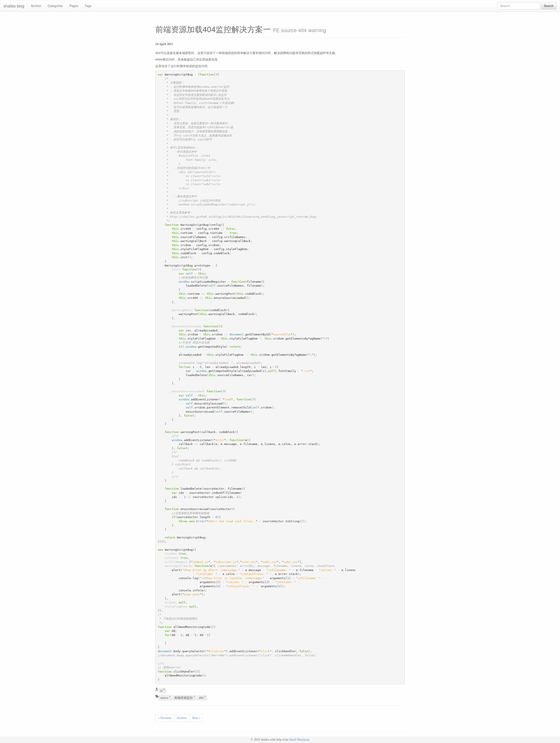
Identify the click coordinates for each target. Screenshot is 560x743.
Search (549, 6)
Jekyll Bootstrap (299, 739)
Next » (196, 718)
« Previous (164, 718)
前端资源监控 (184, 698)
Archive (36, 6)
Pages (73, 6)
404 (202, 698)
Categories (55, 6)
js (162, 690)
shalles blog (14, 6)
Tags (88, 6)
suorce (165, 698)
